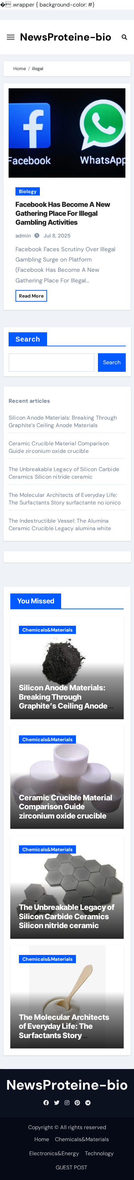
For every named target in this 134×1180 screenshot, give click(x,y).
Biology (27, 191)
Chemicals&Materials (47, 630)
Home (41, 1139)
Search (28, 339)
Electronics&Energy (54, 1153)
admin (23, 235)
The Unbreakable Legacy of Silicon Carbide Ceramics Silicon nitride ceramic (64, 473)
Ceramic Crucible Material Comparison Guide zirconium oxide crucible (59, 447)
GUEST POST (71, 1167)
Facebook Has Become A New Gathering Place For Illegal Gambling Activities (62, 213)
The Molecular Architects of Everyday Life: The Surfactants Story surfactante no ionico (65, 498)
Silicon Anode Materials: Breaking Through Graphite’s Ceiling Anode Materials (63, 421)
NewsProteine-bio (65, 37)
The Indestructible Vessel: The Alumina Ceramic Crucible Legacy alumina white (60, 524)
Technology (99, 1153)
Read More (31, 296)
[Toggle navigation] (10, 37)
